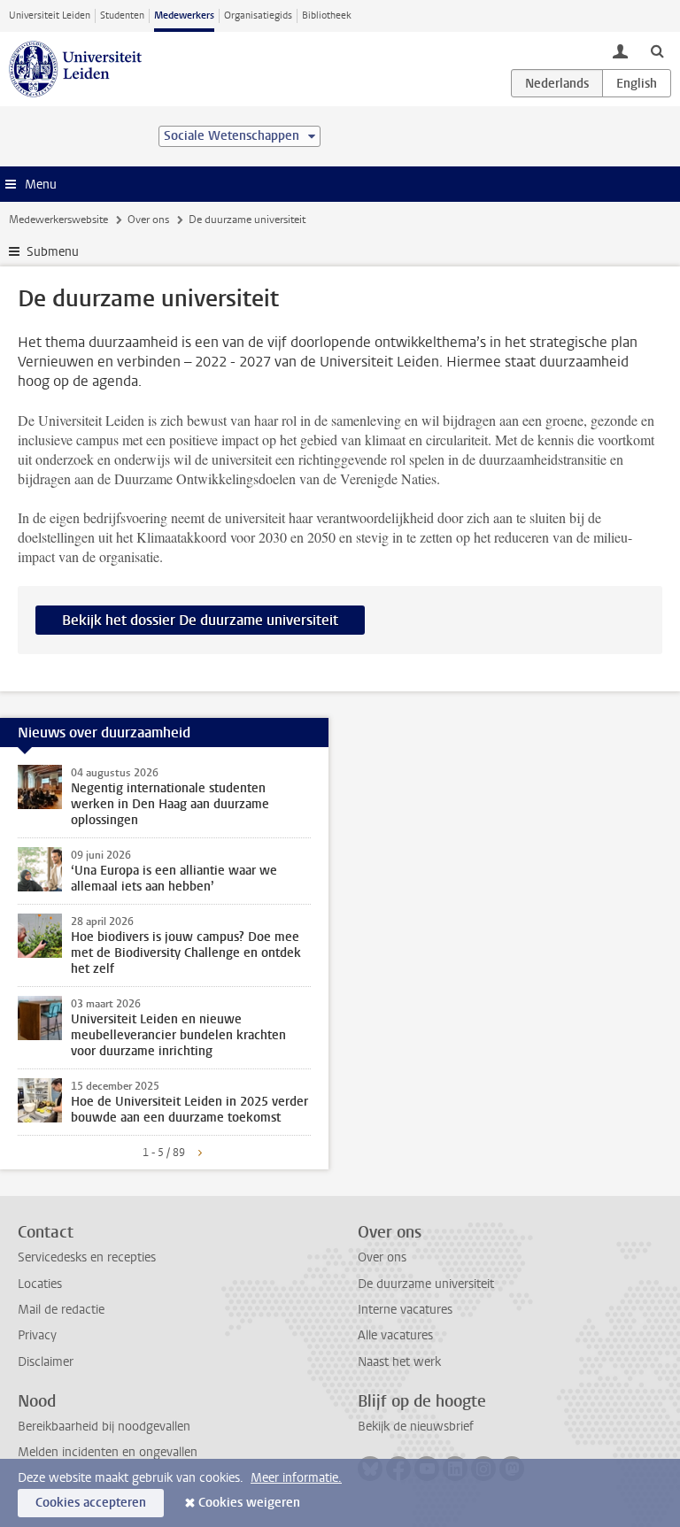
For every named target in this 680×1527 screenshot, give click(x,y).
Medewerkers (184, 15)
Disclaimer (45, 1361)
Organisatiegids (258, 15)
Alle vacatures (395, 1335)
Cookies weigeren (249, 1502)
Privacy (37, 1335)
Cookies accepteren (90, 1502)
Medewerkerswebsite (58, 219)
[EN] (636, 83)
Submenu (53, 251)
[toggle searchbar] (657, 50)
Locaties (40, 1284)
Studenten (122, 15)
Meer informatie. (296, 1477)
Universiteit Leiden (49, 15)
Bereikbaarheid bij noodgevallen (104, 1426)
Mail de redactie (61, 1309)
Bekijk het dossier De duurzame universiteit (200, 620)
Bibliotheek (327, 15)
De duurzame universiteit (426, 1284)
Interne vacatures (405, 1309)
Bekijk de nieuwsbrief (416, 1426)
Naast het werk (399, 1361)
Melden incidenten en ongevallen (107, 1452)
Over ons (148, 219)
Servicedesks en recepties (87, 1257)
